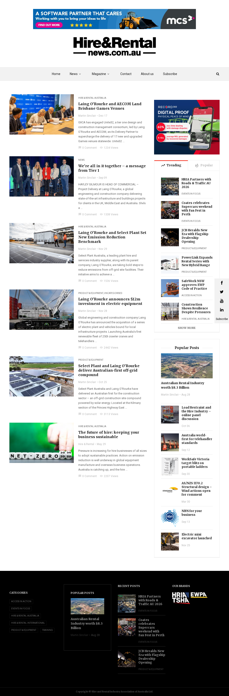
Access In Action (192, 295)
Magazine (99, 74)
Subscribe (170, 74)
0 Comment (87, 147)
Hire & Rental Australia (92, 98)
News (81, 160)
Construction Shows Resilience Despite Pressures (196, 308)
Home (56, 74)
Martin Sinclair (87, 115)
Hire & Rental (86, 444)
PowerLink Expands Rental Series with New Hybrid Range (197, 261)
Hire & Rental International (28, 623)
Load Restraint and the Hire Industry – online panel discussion (196, 413)
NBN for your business (192, 513)
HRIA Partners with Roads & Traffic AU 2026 (196, 183)
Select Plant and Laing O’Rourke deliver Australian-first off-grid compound (109, 370)
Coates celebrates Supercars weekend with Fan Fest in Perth (197, 208)
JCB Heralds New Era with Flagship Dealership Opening (195, 236)
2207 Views (109, 476)
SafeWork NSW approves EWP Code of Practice (194, 285)
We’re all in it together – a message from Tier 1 (112, 168)
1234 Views (109, 147)
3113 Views (109, 414)
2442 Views (109, 347)
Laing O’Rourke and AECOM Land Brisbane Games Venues (109, 106)
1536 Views (109, 281)
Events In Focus (191, 194)
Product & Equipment (90, 293)
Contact (125, 74)
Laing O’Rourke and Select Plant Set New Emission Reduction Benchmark (112, 237)
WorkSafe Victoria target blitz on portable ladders (195, 463)
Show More (187, 328)
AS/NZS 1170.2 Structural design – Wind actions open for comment (197, 489)
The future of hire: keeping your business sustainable (108, 434)
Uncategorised (113, 293)
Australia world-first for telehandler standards (197, 439)
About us (147, 74)
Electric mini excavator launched (197, 536)
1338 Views (109, 214)
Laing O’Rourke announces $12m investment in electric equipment (110, 301)
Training (47, 630)
